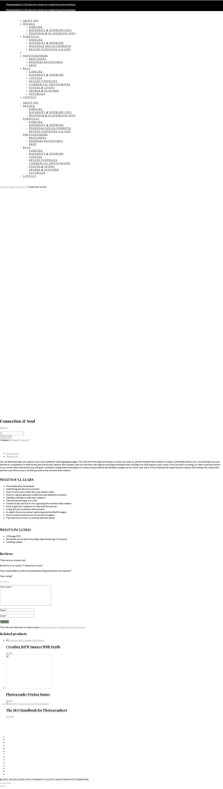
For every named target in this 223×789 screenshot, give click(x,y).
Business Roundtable (46, 62)
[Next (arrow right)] (4, 786)
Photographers (35, 55)
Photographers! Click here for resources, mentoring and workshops (41, 4)
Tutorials (37, 93)
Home (3, 186)
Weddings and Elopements (50, 46)
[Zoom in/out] (10, 783)
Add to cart (6, 437)
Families (35, 27)
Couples (35, 78)
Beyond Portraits (43, 81)
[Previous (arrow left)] (1, 786)
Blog (27, 68)
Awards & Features (44, 90)
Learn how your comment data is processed (62, 627)
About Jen (31, 20)
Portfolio (31, 36)
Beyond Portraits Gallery (50, 49)
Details (29, 23)
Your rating (6, 576)
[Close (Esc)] (1, 783)
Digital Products (16, 186)
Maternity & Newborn (46, 42)
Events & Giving (42, 87)
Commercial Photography (50, 84)
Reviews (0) (12, 456)
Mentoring (37, 58)
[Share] (4, 783)
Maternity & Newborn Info (50, 30)
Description (12, 453)
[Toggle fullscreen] (7, 783)
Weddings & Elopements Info (52, 33)
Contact (29, 97)
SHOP (33, 65)
